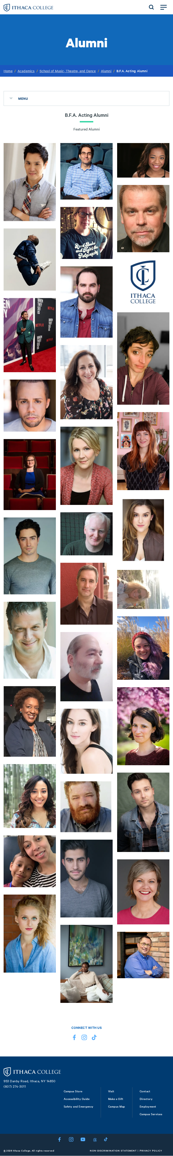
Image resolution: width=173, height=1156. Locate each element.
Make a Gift (115, 1099)
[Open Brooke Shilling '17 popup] (162, 766)
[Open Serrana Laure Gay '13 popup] (162, 680)
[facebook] (74, 1038)
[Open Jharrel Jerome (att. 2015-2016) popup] (49, 373)
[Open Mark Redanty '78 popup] (162, 305)
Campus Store (73, 1091)
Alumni (106, 71)
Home (8, 71)
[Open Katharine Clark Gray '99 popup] (162, 405)
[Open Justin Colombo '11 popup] (106, 338)
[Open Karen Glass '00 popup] (162, 491)
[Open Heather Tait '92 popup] (106, 505)
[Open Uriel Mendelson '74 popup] (106, 702)
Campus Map (116, 1106)
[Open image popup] (162, 979)
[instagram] (84, 1038)
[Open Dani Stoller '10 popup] (162, 563)
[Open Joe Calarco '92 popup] (49, 679)
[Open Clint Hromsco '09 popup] (162, 852)
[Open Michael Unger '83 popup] (106, 200)
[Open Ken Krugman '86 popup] (106, 625)
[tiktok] (94, 1038)
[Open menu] (163, 7)
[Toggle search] (151, 7)
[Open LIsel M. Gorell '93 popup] (162, 925)
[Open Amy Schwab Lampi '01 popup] (49, 510)
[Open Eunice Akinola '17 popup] (106, 1003)
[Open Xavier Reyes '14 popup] (49, 432)
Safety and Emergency (78, 1106)
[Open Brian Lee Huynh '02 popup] (49, 221)
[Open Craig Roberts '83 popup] (162, 253)
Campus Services (151, 1114)
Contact (145, 1091)
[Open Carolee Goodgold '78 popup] (106, 420)
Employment (148, 1106)
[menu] (11, 98)
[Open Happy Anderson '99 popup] (106, 833)
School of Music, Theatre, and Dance (68, 71)
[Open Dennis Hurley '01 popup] (106, 556)
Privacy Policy (151, 1150)
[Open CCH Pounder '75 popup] (49, 757)
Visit (111, 1091)
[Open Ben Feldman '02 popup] (49, 595)
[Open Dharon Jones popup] (49, 291)
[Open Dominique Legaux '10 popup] (49, 828)
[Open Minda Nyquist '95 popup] (162, 609)
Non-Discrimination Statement (113, 1150)
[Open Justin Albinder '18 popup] (106, 918)
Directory (146, 1099)
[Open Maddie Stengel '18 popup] (49, 973)
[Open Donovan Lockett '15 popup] (162, 178)
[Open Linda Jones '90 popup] (106, 259)
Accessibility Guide (77, 1099)
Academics (26, 71)
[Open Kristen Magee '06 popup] (106, 774)
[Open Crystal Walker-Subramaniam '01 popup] (49, 888)
